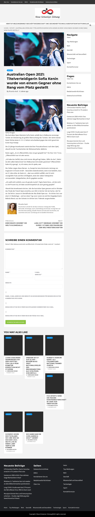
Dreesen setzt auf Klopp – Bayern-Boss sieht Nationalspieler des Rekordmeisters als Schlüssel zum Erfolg (33, 365)
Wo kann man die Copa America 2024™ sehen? (33, 436)
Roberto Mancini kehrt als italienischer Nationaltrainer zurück (54, 361)
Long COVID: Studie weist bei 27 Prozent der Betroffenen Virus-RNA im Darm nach (77, 134)
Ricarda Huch (13, 91)
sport (10, 70)
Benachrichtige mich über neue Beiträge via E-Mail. (24, 316)
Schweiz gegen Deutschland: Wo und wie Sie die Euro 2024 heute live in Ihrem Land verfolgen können (12, 441)
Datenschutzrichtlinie (51, 2)
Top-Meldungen (16, 24)
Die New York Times (54, 153)
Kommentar (10, 249)
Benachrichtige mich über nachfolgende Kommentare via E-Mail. (29, 307)
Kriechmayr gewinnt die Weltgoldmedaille (16, 223)
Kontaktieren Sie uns (17, 2)
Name (7, 272)
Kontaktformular (81, 24)
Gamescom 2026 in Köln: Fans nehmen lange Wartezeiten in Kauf (78, 118)
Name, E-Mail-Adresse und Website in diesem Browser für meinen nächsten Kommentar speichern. (33, 297)
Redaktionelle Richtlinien (37, 2)
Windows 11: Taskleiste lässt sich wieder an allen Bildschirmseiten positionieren (78, 125)
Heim (8, 24)
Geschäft (30, 24)
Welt (24, 24)
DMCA (26, 2)
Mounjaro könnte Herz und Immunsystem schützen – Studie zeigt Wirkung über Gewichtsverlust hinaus (78, 144)
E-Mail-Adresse (38, 273)
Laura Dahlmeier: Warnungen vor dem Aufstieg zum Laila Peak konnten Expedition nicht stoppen (13, 363)
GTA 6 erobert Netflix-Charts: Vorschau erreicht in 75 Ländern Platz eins (77, 110)
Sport (71, 24)
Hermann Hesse (12, 371)
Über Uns (6, 2)
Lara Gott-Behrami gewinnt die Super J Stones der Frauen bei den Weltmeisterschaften (48, 224)
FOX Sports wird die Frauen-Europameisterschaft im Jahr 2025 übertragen (56, 400)
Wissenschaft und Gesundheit (46, 24)
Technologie (63, 24)
